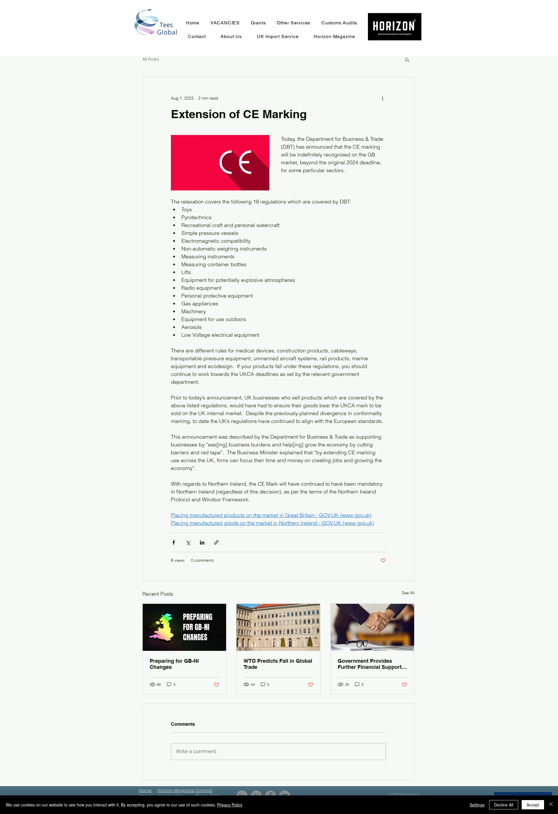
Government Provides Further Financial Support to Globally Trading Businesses (370, 664)
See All (408, 592)
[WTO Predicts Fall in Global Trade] (278, 627)
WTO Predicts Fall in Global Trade (278, 664)
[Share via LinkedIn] (202, 542)
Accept (533, 805)
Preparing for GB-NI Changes (174, 664)
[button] (407, 59)
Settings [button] (477, 805)
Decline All (503, 805)
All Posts (150, 59)
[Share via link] (216, 542)
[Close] (551, 804)
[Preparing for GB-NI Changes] (184, 627)
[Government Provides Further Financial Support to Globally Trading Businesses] (372, 627)
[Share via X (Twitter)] (188, 542)
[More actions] (382, 98)
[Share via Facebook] (173, 542)
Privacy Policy (229, 805)
